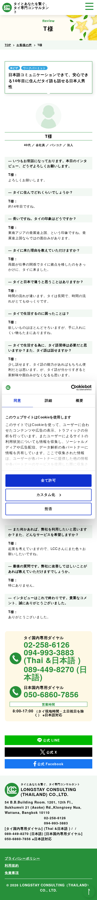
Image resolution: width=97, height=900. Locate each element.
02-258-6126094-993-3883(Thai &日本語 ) (52, 652)
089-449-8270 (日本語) (55, 673)
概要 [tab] (79, 400)
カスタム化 (45, 495)
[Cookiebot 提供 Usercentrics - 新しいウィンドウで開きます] (71, 388)
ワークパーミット (34, 68)
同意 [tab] (17, 400)
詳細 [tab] (48, 400)
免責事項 (12, 872)
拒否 (48, 509)
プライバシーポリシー (22, 858)
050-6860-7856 (51, 694)
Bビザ (14, 68)
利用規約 (12, 865)
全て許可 (48, 480)
